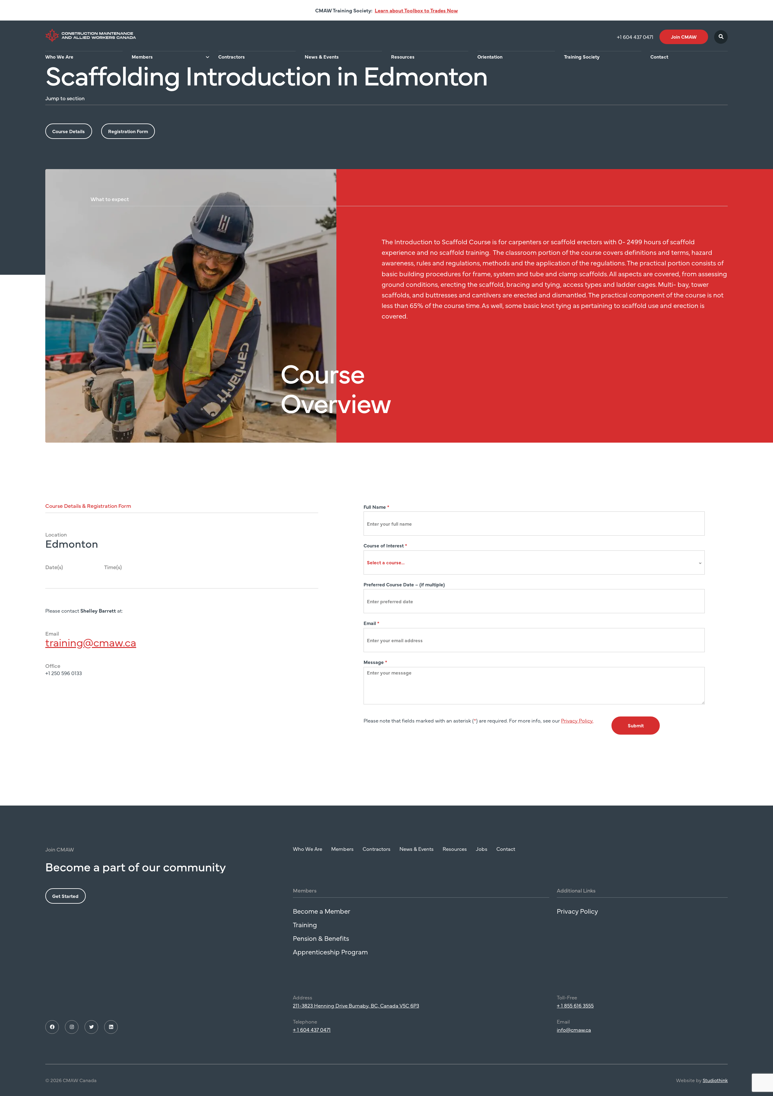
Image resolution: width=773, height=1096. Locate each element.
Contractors (231, 56)
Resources (403, 56)
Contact (659, 56)
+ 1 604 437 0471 (312, 1029)
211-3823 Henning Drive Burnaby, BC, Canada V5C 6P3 (356, 1005)
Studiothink (715, 1080)
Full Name (376, 506)
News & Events (322, 56)
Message (375, 662)
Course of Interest (385, 545)
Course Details (68, 131)
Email (371, 623)
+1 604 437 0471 (635, 36)
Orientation (489, 56)
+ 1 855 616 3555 (575, 1005)
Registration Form (128, 131)
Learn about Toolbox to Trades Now (416, 10)
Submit (636, 725)
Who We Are (59, 56)
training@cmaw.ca (90, 641)
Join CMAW (684, 36)
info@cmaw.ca (574, 1029)
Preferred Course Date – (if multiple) (404, 584)
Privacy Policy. (577, 720)
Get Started (65, 896)
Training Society (582, 56)
